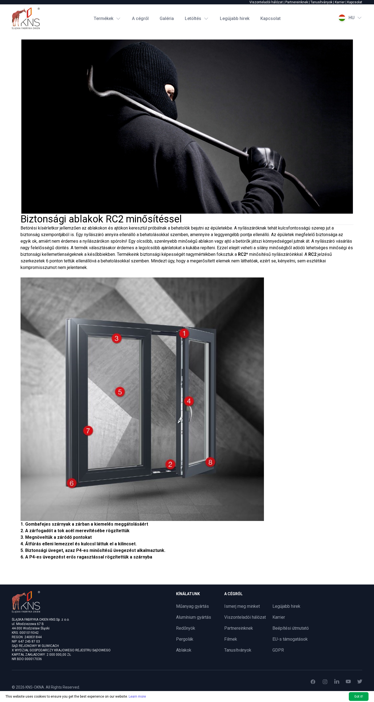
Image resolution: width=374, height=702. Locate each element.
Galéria (167, 18)
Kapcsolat (354, 2)
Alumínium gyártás (193, 617)
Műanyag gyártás (192, 606)
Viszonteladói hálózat (266, 2)
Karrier (340, 2)
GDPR (278, 650)
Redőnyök (185, 628)
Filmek (230, 639)
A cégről (140, 18)
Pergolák (184, 639)
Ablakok (183, 650)
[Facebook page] (313, 681)
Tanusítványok (321, 2)
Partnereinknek (296, 2)
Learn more (137, 696)
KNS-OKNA (34, 687)
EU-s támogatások (290, 639)
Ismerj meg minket (242, 606)
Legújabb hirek (234, 18)
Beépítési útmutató (290, 628)
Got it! (358, 696)
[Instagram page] (325, 681)
